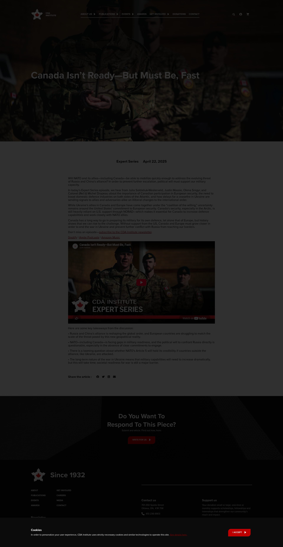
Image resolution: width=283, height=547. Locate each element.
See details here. (178, 534)
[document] (141, 273)
